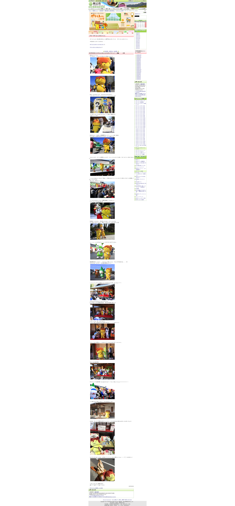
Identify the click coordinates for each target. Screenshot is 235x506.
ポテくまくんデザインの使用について (141, 104)
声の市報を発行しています (140, 165)
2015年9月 (139, 73)
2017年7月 (138, 41)
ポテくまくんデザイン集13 (140, 122)
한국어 (98, 6)
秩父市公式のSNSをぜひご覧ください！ (141, 184)
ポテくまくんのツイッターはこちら (97, 44)
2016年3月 (139, 65)
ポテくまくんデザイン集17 (140, 127)
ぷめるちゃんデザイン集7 (140, 137)
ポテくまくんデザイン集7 (140, 114)
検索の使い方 (137, 13)
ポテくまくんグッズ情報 (140, 154)
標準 (108, 1)
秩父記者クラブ (138, 181)
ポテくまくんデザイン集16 (140, 126)
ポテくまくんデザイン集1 (140, 105)
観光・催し (108, 8)
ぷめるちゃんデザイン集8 (140, 138)
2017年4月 (138, 45)
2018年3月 (138, 33)
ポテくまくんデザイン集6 (140, 112)
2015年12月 (139, 69)
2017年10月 (138, 38)
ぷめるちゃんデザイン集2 (140, 130)
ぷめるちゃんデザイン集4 (140, 133)
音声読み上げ (131, 1)
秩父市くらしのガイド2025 (140, 198)
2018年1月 (138, 34)
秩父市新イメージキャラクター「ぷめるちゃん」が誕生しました (141, 173)
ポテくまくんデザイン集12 (140, 120)
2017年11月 (138, 37)
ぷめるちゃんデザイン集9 (140, 139)
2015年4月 (139, 79)
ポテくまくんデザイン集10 (140, 118)
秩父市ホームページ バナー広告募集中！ (141, 169)
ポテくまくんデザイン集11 (140, 119)
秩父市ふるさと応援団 (140, 199)
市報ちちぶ (138, 159)
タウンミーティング (139, 196)
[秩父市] (97, 4)
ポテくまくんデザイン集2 (140, 107)
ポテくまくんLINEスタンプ (140, 152)
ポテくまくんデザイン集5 (140, 111)
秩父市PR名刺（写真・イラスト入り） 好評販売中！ (141, 187)
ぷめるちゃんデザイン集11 (140, 142)
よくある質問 (142, 8)
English (90, 6)
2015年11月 (139, 70)
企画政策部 (101, 10)
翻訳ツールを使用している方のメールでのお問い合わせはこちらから (102, 496)
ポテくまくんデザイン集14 (140, 123)
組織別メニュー (134, 8)
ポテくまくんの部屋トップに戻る (96, 488)
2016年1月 (139, 68)
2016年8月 (139, 59)
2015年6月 (139, 76)
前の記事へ (107, 51)
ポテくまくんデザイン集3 (140, 108)
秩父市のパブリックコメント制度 (141, 195)
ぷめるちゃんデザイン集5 (140, 134)
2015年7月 (139, 75)
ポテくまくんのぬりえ (140, 151)
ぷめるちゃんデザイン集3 (140, 131)
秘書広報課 (96, 491)
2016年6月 (139, 62)
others (103, 6)
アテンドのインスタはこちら (95, 47)
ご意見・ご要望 (121, 499)
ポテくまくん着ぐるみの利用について (141, 146)
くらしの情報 (100, 8)
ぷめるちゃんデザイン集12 (140, 143)
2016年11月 (139, 56)
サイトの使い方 (143, 0)
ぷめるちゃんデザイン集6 (140, 135)
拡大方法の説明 (98, 0)
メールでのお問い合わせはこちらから (96, 495)
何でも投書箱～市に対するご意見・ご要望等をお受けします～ (141, 191)
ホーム (92, 8)
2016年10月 (139, 57)
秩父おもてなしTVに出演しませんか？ (141, 177)
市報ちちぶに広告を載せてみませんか (141, 163)
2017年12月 (138, 35)
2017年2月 (138, 46)
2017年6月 (138, 42)
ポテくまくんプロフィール (140, 100)
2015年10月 (139, 71)
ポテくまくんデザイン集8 (140, 115)
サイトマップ (137, 0)
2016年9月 (139, 58)
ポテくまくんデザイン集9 (140, 116)
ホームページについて (140, 167)
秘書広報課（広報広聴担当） (110, 10)
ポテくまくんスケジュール (140, 150)
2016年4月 (139, 64)
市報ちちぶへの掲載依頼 (140, 161)
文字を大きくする (92, 1)
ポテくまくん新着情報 (140, 102)
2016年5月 (139, 63)
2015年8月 (139, 74)
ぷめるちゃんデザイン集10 (140, 141)
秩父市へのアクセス (128, 499)
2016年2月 (139, 67)
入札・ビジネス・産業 (117, 8)
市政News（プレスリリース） (140, 180)
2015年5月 (139, 77)
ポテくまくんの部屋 (119, 10)
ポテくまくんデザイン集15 (140, 124)
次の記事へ (116, 51)
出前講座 (137, 188)
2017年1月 (138, 48)
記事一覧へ (111, 51)
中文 (94, 6)
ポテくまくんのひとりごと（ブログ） (140, 148)
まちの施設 (126, 8)
